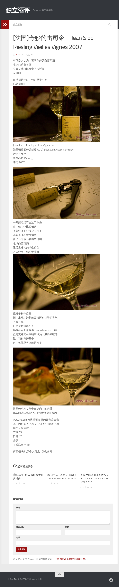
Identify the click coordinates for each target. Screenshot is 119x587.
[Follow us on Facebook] (111, 580)
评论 (18, 507)
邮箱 (67, 527)
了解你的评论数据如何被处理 (70, 559)
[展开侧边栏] (5, 24)
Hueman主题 (36, 579)
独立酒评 (18, 10)
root (18, 54)
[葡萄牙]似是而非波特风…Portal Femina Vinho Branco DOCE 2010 (94, 478)
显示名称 (20, 527)
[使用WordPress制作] (15, 579)
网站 (18, 537)
